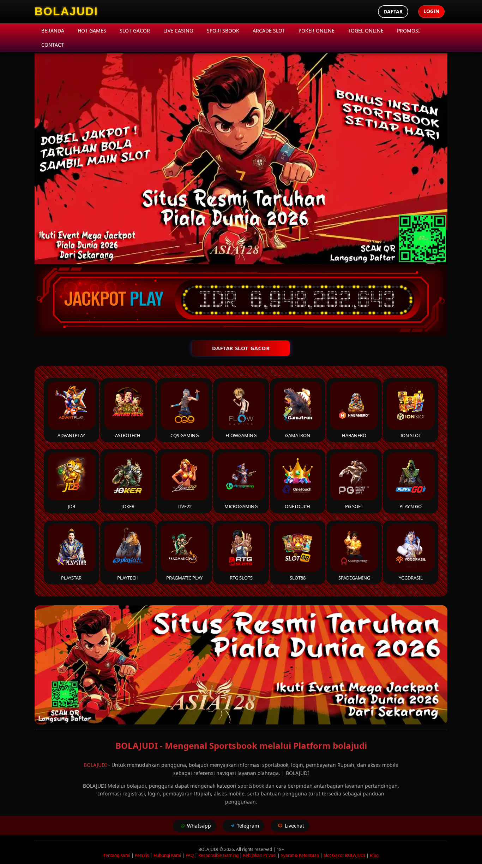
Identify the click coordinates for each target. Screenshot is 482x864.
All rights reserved (254, 849)
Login (431, 11)
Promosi (408, 30)
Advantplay (71, 435)
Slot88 (298, 578)
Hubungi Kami (167, 855)
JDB (71, 506)
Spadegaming (354, 578)
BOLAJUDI (95, 765)
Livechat (294, 825)
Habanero (354, 435)
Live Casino (178, 30)
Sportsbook (223, 30)
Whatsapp (199, 825)
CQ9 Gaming (184, 435)
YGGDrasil (411, 578)
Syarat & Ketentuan (300, 855)
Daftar (393, 11)
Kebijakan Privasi (259, 855)
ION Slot (410, 435)
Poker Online (317, 30)
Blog (374, 855)
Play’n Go (410, 506)
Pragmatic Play (184, 578)
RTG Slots (241, 578)
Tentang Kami (116, 855)
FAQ (190, 855)
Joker (127, 506)
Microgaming (241, 506)
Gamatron (297, 435)
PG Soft (354, 506)
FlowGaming (241, 435)
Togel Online (366, 30)
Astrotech (127, 435)
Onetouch (297, 506)
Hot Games (92, 30)
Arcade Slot (269, 30)
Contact (52, 44)
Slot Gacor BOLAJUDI (344, 855)
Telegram (248, 825)
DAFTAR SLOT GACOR (241, 348)
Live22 (184, 506)
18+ (280, 849)
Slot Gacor (135, 30)
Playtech (128, 578)
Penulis (142, 855)
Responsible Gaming (218, 855)
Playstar (71, 578)
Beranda (52, 30)
